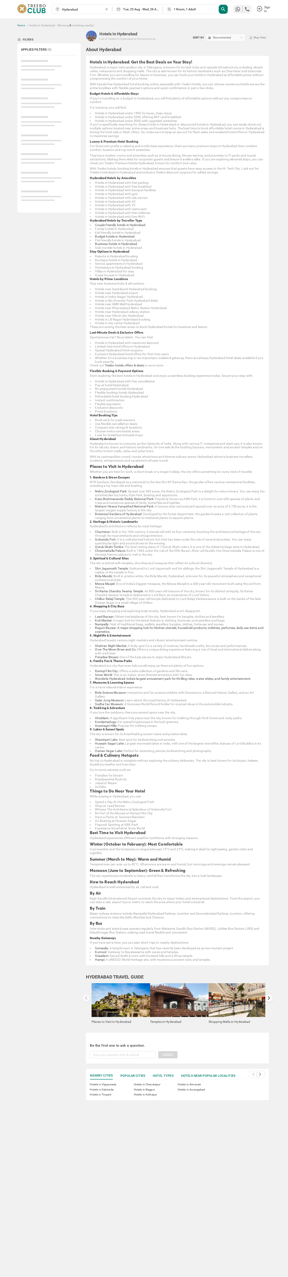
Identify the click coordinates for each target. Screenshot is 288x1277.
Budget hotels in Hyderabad (115, 236)
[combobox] (83, 9)
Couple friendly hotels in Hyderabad (120, 225)
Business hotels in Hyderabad (116, 244)
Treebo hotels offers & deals (124, 365)
